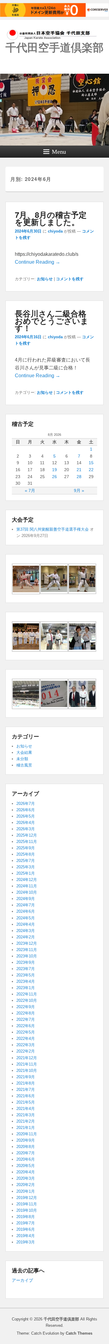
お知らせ (45, 279)
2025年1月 (25, 873)
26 (54, 476)
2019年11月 (26, 1204)
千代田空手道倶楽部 (54, 47)
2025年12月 (26, 835)
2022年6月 (25, 1026)
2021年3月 (25, 1115)
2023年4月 (25, 981)
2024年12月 (26, 879)
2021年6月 (25, 1096)
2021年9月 (25, 1077)
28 (79, 476)
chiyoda (55, 231)
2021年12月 (26, 1058)
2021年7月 (25, 1089)
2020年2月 (25, 1184)
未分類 (22, 759)
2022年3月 (25, 1045)
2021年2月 (25, 1121)
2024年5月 (25, 918)
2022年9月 (25, 1007)
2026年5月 (25, 816)
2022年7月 (25, 1019)
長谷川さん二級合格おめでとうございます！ (51, 320)
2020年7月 (25, 1153)
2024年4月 (25, 924)
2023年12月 (26, 943)
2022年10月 (26, 1000)
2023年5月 (25, 975)
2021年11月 (26, 1064)
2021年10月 (26, 1070)
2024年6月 (25, 911)
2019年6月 (25, 1229)
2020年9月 (25, 1140)
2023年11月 (26, 949)
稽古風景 (24, 765)
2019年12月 (26, 1197)
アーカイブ (22, 1280)
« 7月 (30, 490)
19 (54, 469)
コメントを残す (70, 279)
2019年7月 (25, 1223)
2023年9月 (25, 962)
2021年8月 (25, 1083)
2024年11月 (26, 886)
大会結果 (24, 752)
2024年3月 (25, 930)
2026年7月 (25, 803)
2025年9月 (25, 848)
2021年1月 (25, 1127)
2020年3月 (25, 1178)
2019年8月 (25, 1216)
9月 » (79, 490)
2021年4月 (25, 1108)
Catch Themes (79, 1333)
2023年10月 (26, 956)
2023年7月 (25, 968)
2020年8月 (25, 1146)
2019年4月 (25, 1235)
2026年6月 (25, 810)
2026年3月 (25, 829)
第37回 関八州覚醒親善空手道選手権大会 (52, 529)
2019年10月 (26, 1210)
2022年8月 (25, 1013)
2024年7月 (25, 905)
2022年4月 (25, 1038)
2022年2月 (25, 1051)
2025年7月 (25, 860)
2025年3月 (25, 867)
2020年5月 (25, 1165)
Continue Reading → (37, 262)
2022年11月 (26, 994)
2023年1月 (25, 987)
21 (79, 469)
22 (91, 469)
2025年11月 (26, 841)
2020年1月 (25, 1191)
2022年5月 (25, 1032)
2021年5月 (25, 1102)
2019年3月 (25, 1242)
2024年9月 (25, 898)
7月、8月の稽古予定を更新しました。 (51, 218)
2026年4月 (25, 822)
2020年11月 (26, 1134)
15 (91, 462)
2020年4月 (25, 1172)
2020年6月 (25, 1159)
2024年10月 (26, 892)
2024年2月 (25, 937)
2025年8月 (25, 854)
